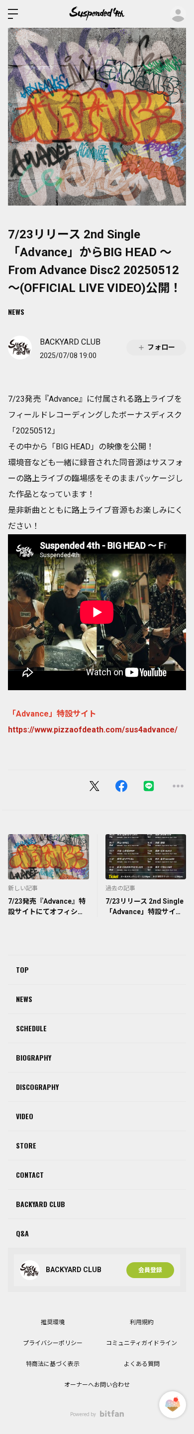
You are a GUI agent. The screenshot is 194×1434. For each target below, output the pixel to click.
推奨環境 (53, 1322)
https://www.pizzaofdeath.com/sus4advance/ (93, 729)
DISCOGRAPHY (37, 1086)
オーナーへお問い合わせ (97, 1384)
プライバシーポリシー (53, 1343)
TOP (22, 969)
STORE (26, 1145)
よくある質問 (142, 1364)
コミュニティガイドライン (141, 1343)
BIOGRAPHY (33, 1057)
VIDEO (24, 1116)
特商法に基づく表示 (53, 1364)
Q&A (22, 1233)
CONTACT (30, 1174)
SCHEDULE (31, 1028)
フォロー (161, 347)
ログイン (178, 14)
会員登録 (150, 1270)
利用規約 (142, 1322)
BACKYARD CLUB (40, 1204)
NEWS (16, 311)
